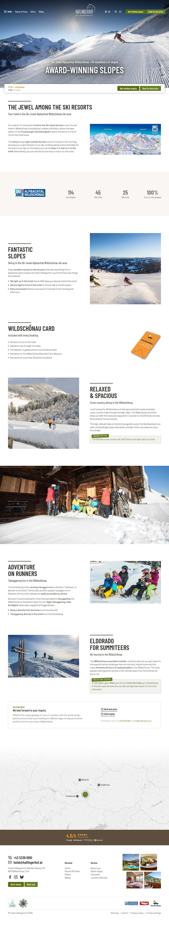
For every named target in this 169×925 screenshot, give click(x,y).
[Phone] (115, 12)
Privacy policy (137, 913)
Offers (68, 874)
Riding (67, 878)
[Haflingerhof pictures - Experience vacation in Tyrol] (142, 871)
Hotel (67, 868)
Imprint (124, 913)
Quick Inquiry (97, 871)
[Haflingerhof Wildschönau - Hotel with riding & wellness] (84, 10)
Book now (95, 868)
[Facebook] (10, 877)
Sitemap (115, 913)
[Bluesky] (22, 877)
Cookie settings (153, 913)
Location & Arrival (99, 878)
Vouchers (95, 874)
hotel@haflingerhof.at (142, 721)
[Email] (120, 12)
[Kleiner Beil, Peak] (43, 656)
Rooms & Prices (72, 871)
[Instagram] (16, 877)
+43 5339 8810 (125, 721)
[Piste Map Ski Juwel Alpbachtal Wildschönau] (125, 139)
